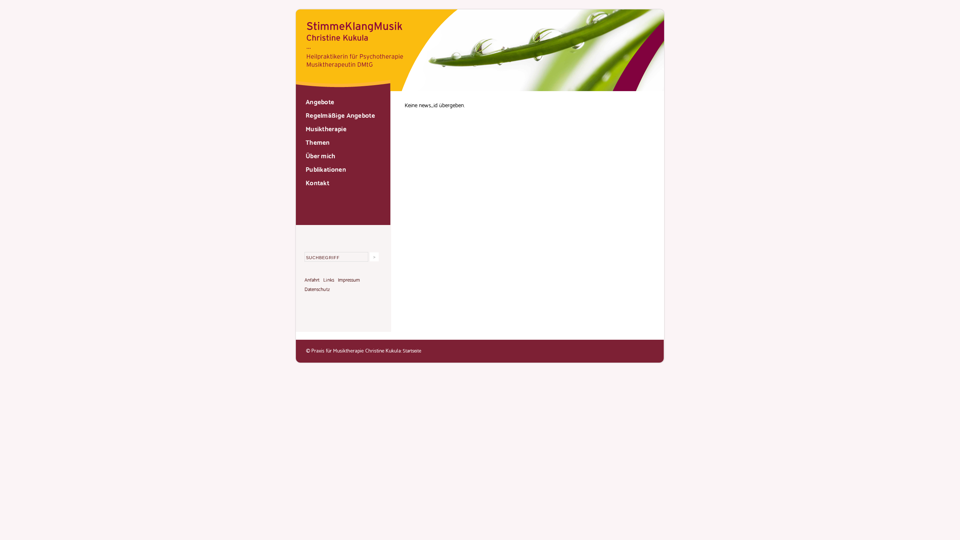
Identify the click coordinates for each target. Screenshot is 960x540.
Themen (318, 141)
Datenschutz (317, 289)
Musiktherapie (326, 128)
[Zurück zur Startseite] (480, 88)
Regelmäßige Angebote (340, 115)
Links (328, 279)
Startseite (412, 350)
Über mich (321, 155)
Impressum (349, 279)
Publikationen (326, 169)
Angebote (320, 101)
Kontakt (317, 182)
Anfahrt (312, 279)
